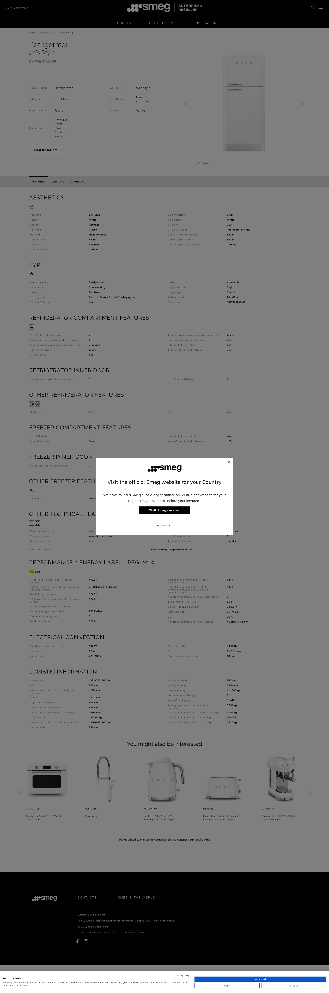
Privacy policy (182, 975)
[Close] (229, 461)
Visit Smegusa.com (164, 510)
